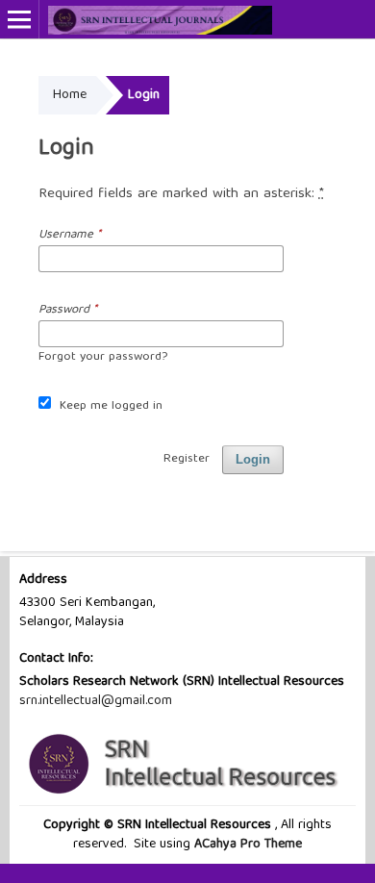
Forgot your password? (102, 357)
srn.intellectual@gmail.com (95, 701)
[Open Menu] (19, 19)
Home (70, 95)
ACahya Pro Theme (246, 844)
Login (253, 459)
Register (186, 459)
